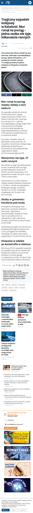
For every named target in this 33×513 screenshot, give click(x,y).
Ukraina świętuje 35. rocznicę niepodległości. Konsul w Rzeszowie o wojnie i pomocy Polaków (16, 382)
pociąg (11, 287)
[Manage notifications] (3, 509)
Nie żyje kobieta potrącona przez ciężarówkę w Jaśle (24, 319)
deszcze (7, 285)
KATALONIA (22, 285)
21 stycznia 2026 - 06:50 (17, 43)
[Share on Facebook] (6, 94)
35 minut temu (8, 378)
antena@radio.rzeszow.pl (15, 424)
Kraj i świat (4, 46)
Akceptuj (5, 510)
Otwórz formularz (10, 428)
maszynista (12, 290)
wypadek (4, 287)
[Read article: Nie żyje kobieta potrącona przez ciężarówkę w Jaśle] (25, 308)
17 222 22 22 (10, 420)
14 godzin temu (9, 386)
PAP (6, 43)
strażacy (22, 287)
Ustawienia (22, 510)
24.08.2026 (4, 328)
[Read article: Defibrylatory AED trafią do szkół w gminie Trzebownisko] (6, 367)
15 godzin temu (9, 399)
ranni (16, 287)
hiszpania (5, 290)
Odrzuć (14, 510)
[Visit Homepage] (7, 2)
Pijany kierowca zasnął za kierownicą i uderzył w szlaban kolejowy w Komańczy (17, 402)
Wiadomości (6, 311)
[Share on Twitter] (16, 94)
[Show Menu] (2, 2)
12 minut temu (15, 372)
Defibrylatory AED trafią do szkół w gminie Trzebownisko (18, 367)
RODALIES (14, 285)
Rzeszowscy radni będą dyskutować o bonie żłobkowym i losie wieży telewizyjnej (16, 375)
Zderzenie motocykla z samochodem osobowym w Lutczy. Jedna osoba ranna (7, 320)
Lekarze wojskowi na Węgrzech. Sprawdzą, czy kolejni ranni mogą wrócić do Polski (8, 349)
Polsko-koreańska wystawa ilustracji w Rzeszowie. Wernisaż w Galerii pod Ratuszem (17, 396)
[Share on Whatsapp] (27, 94)
